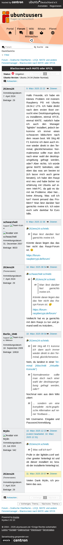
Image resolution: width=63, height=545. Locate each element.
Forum (21, 28)
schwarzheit (10, 222)
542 (14, 450)
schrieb (44, 228)
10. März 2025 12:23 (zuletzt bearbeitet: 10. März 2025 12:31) (40, 434)
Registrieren (55, 6)
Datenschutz (23, 530)
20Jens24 (8, 88)
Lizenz (5, 530)
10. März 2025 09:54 (36, 334)
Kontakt (12, 530)
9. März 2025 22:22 (35, 88)
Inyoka (16, 517)
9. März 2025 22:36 (35, 222)
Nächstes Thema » (51, 503)
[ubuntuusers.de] (23, 18)
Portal (10, 28)
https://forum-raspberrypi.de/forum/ (44, 311)
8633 (15, 247)
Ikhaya (41, 28)
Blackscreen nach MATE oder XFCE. (38, 63)
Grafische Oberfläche (20, 60)
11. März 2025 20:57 (36, 473)
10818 (15, 352)
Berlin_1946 (10, 334)
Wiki (31, 28)
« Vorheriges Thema (28, 503)
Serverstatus (48, 530)
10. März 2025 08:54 (36, 267)
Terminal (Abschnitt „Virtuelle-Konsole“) (42, 366)
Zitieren (53, 88)
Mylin (6, 431)
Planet (52, 28)
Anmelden (43, 6)
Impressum (36, 530)
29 (14, 100)
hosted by (7, 2)
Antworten (12, 81)
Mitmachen (31, 36)
